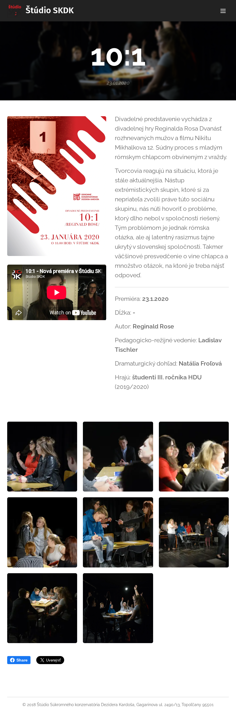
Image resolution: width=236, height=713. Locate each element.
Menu (223, 10)
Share (22, 660)
